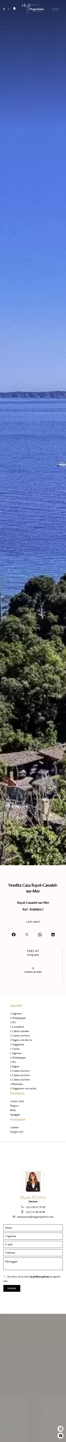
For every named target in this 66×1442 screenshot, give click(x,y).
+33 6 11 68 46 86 (35, 1211)
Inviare (11, 1288)
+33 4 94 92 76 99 (35, 1207)
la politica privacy (40, 1276)
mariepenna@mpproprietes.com (35, 1216)
